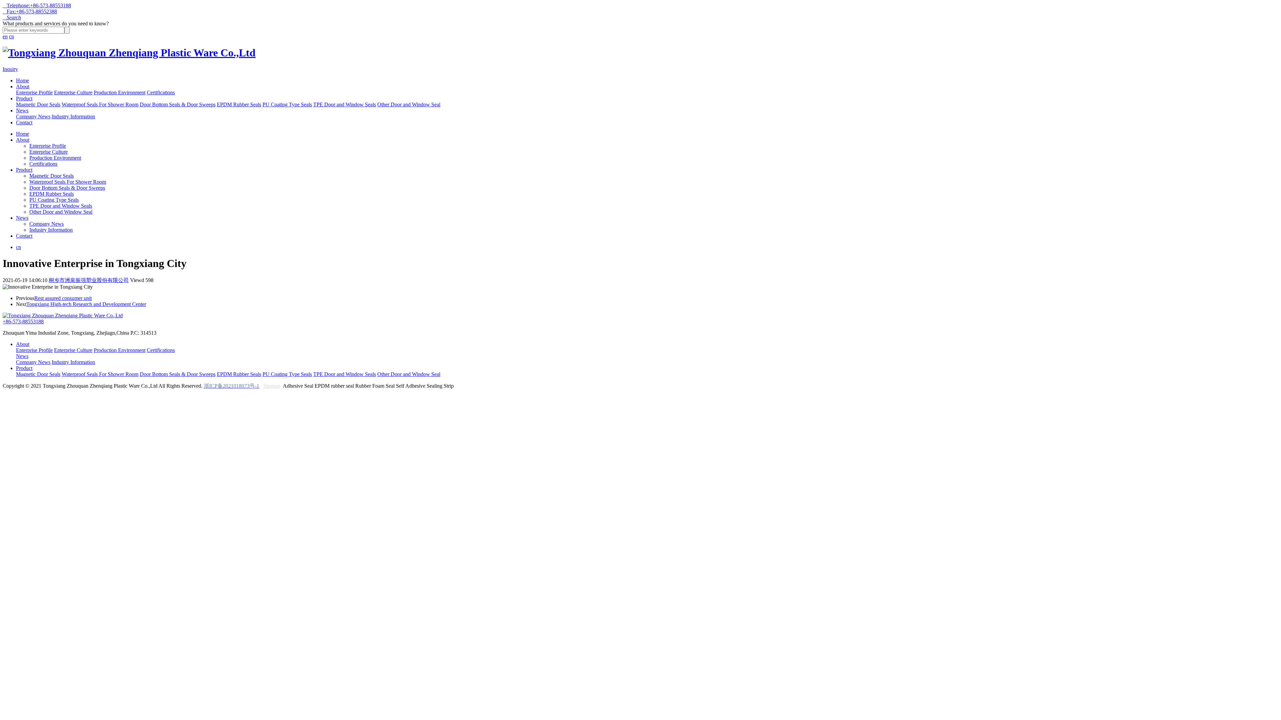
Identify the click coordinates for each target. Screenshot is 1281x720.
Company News (33, 116)
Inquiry (10, 69)
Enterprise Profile (34, 92)
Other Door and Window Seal (408, 104)
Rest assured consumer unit (63, 298)
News (22, 110)
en (5, 36)
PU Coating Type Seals (287, 104)
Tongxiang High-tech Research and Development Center (86, 304)
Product (24, 98)
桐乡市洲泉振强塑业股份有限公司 (89, 280)
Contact (24, 122)
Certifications (161, 92)
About (22, 86)
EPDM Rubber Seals (239, 104)
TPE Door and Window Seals (344, 104)
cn (11, 36)
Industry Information (73, 116)
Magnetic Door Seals (38, 104)
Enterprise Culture (73, 92)
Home (22, 80)
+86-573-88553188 (23, 321)
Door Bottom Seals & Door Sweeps (178, 104)
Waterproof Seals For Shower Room (100, 104)
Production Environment (119, 92)
